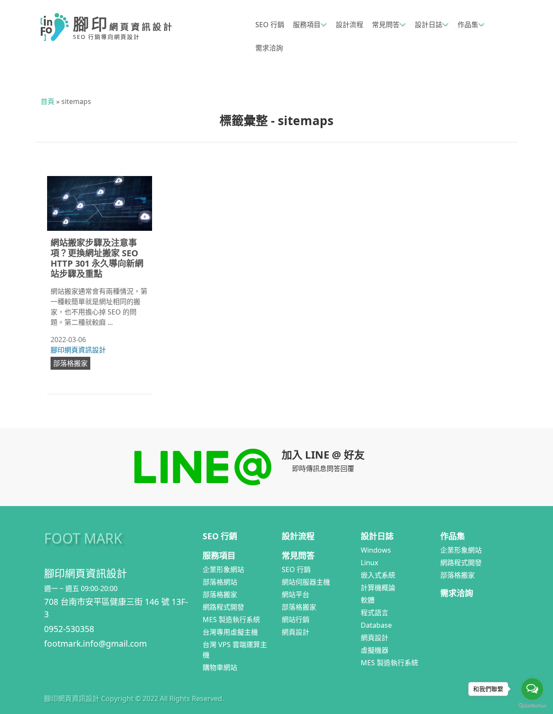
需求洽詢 (269, 48)
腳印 (123, 24)
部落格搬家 (70, 363)
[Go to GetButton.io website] (532, 705)
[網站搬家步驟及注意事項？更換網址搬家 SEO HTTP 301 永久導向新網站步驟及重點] (99, 203)
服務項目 (307, 24)
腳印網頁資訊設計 (78, 350)
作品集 (468, 24)
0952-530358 (69, 629)
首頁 (47, 101)
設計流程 (349, 24)
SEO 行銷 (269, 24)
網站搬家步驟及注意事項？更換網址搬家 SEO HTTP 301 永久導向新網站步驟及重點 (97, 258)
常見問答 (386, 24)
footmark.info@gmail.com (95, 643)
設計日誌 (428, 24)
